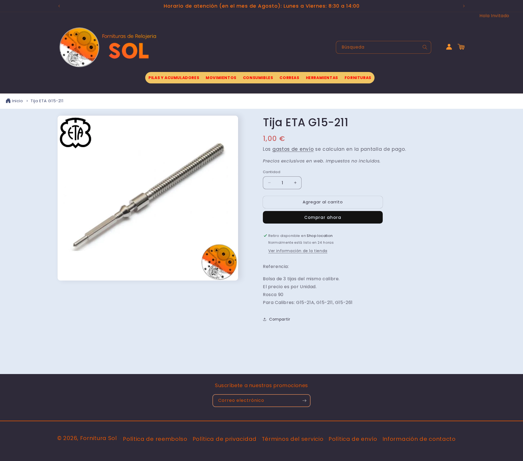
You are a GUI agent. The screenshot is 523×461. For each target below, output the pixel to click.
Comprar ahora (322, 217)
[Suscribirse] (304, 400)
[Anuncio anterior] (59, 6)
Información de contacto (419, 439)
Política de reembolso (155, 439)
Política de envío (353, 439)
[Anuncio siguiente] (464, 6)
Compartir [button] (279, 319)
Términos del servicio (293, 439)
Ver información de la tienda (297, 251)
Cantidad (271, 171)
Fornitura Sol (98, 438)
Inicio (17, 101)
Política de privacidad (225, 439)
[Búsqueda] (425, 47)
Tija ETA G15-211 (47, 101)
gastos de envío (293, 149)
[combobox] (383, 47)
